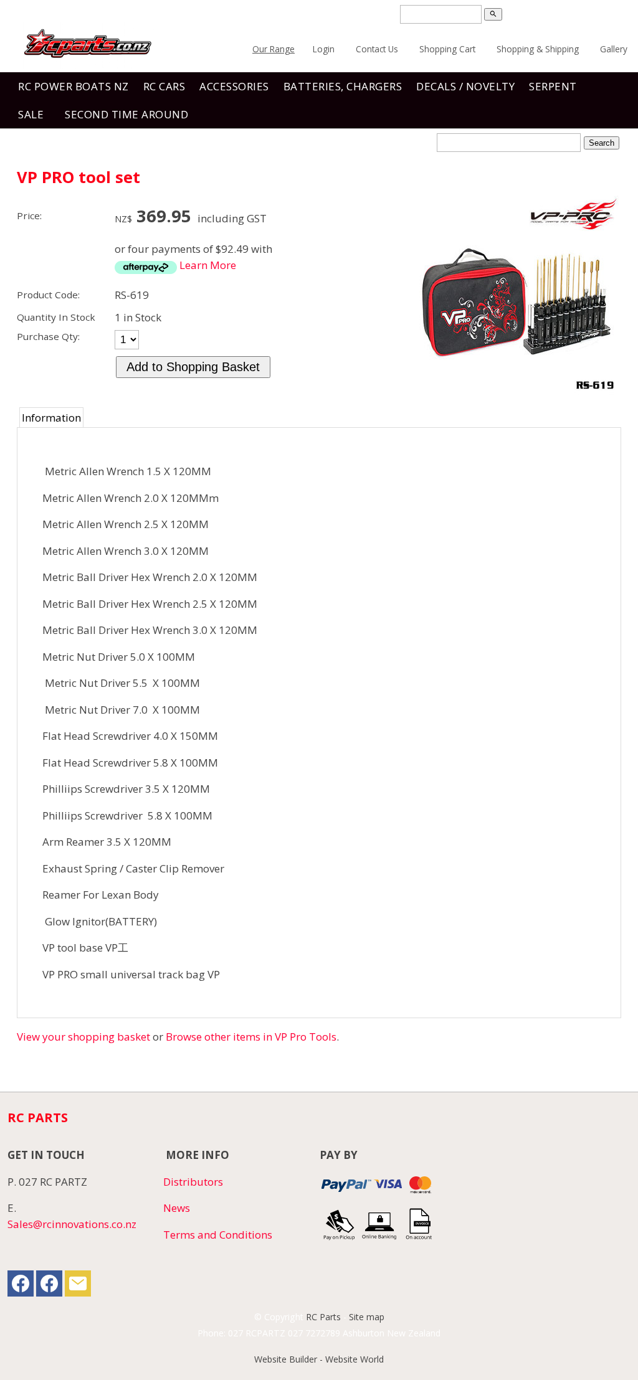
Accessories (234, 86)
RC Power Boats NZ (73, 86)
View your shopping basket (83, 1036)
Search (601, 143)
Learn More (207, 265)
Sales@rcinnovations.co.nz (71, 1224)
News (176, 1208)
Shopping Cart (447, 49)
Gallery (613, 49)
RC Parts (323, 1317)
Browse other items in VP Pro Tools (251, 1036)
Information (51, 417)
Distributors (193, 1181)
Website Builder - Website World (319, 1359)
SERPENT (553, 86)
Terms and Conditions (217, 1234)
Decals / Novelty (465, 86)
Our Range (273, 49)
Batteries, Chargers (342, 86)
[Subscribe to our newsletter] (78, 1286)
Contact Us (377, 49)
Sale (31, 114)
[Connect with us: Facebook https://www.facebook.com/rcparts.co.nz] (20, 1286)
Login (324, 49)
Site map (366, 1317)
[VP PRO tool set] (515, 391)
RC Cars (164, 86)
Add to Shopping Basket (193, 367)
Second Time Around (126, 114)
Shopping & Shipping (538, 49)
